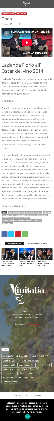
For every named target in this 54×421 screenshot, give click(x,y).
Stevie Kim (29, 378)
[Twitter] (11, 234)
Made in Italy (26, 373)
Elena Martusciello (12, 378)
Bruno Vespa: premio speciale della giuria (42, 263)
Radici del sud (11, 369)
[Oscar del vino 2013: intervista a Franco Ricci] (27, 254)
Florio (38, 212)
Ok (27, 416)
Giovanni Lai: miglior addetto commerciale (8, 263)
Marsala (47, 212)
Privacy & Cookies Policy (22, 395)
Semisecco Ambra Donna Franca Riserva (18, 220)
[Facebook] (5, 234)
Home (4, 10)
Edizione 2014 (14, 10)
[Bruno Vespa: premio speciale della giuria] (44, 254)
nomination (7, 218)
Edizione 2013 (7, 259)
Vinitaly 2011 (40, 356)
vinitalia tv (7, 223)
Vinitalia (9, 361)
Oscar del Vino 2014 (22, 218)
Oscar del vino (8, 14)
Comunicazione (10, 382)
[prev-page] (25, 270)
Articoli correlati (14, 243)
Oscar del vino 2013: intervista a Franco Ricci (27, 263)
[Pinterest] (18, 234)
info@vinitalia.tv (32, 324)
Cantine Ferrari (30, 369)
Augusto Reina (14, 212)
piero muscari (26, 365)
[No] (50, 410)
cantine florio (28, 212)
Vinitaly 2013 (9, 373)
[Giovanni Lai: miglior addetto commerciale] (10, 254)
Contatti (38, 395)
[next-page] (28, 270)
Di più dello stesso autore (36, 243)
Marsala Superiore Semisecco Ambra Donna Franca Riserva (25, 215)
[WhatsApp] (25, 234)
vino (8, 356)
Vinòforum (9, 365)
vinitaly (22, 356)
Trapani (38, 220)
